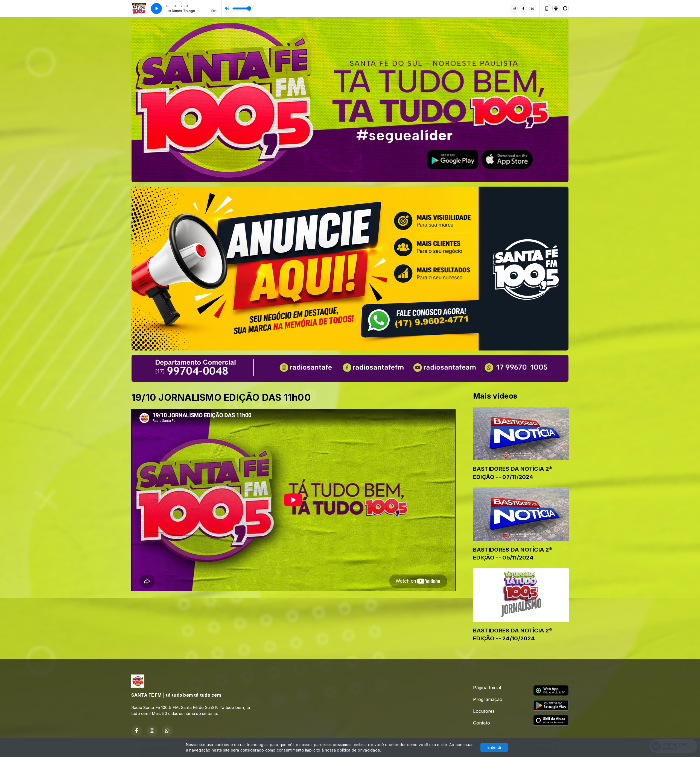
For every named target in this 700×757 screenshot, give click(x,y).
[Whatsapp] (532, 8)
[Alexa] (565, 8)
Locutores (484, 711)
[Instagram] (514, 8)
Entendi (494, 747)
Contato (481, 723)
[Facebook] (523, 8)
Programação (487, 699)
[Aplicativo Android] (555, 8)
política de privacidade (358, 750)
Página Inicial (487, 687)
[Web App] (546, 8)
